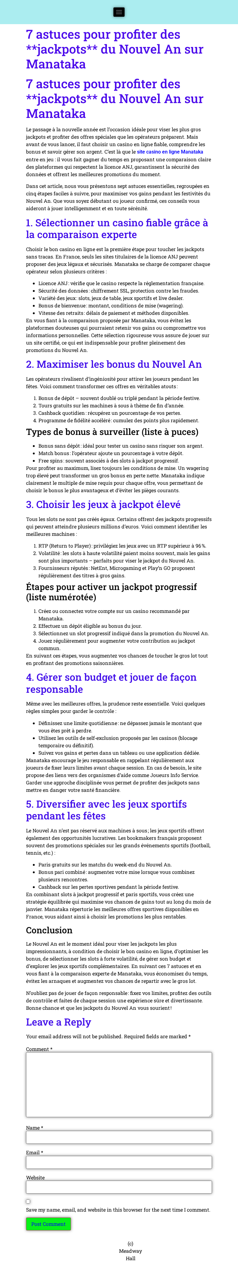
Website (35, 1177)
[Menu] (119, 12)
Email (34, 1152)
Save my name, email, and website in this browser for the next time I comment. (118, 1209)
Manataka (192, 152)
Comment (39, 1049)
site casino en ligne (158, 152)
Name (34, 1127)
